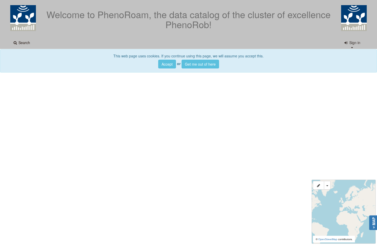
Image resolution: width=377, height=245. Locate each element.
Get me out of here (200, 64)
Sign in (354, 42)
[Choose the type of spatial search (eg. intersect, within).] (327, 185)
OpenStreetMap (327, 239)
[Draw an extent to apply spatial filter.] (318, 185)
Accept (167, 64)
